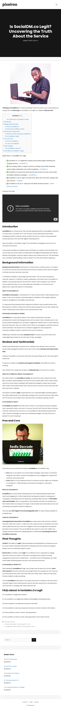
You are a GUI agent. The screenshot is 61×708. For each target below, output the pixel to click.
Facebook (25, 702)
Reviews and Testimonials (11, 131)
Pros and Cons (8, 139)
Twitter (31, 702)
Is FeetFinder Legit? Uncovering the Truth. (17, 624)
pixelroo (9, 4)
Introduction (7, 122)
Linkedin (36, 702)
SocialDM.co (23, 163)
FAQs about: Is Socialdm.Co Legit (13, 151)
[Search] (34, 640)
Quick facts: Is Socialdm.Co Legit (18, 119)
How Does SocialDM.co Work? (14, 129)
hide (20, 116)
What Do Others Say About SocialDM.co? (18, 134)
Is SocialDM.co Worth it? (13, 148)
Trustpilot (19, 180)
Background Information (11, 124)
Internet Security (9, 622)
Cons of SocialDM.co (12, 143)
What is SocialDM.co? (12, 126)
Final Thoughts (8, 146)
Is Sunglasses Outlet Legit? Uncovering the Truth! (19, 626)
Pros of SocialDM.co (11, 141)
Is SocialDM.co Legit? (12, 136)
